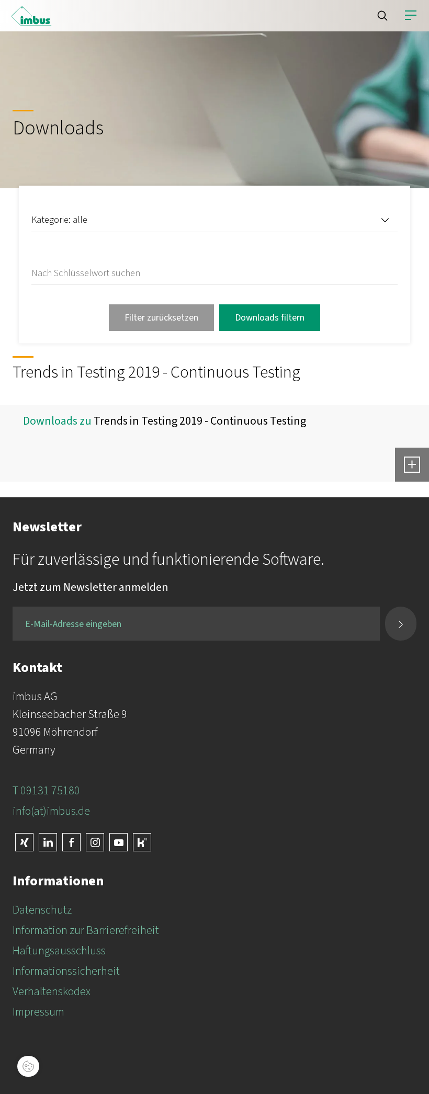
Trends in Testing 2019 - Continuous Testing (200, 421)
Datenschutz (42, 910)
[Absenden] (400, 624)
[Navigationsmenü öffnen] (411, 16)
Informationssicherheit (66, 971)
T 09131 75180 (46, 790)
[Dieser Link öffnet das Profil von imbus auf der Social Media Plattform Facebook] (71, 842)
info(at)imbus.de (51, 811)
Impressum (38, 1012)
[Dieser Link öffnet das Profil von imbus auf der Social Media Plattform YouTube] (118, 842)
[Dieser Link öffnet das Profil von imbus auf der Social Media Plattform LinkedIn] (48, 842)
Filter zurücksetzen (161, 317)
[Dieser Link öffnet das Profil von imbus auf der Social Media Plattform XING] (24, 842)
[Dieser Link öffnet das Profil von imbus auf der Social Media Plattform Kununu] (142, 842)
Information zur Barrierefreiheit (86, 930)
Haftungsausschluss (59, 950)
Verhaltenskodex (52, 991)
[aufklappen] (412, 465)
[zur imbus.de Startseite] (31, 15)
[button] (382, 16)
